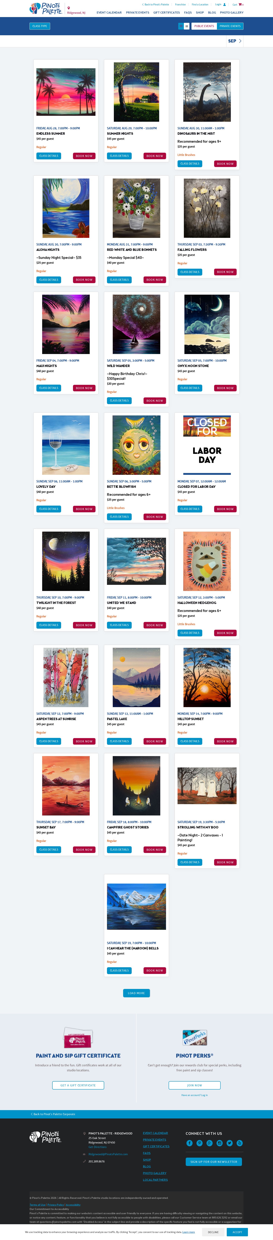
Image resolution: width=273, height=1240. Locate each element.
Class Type (39, 26)
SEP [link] (232, 41)
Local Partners (155, 1180)
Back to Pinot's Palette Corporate (54, 1114)
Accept (237, 1232)
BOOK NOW (84, 156)
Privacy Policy (56, 1205)
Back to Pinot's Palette (157, 4)
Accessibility (73, 1205)
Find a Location (200, 4)
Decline (213, 1232)
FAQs (188, 13)
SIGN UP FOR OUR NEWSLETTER (214, 1162)
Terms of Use (38, 1205)
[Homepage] (56, 1136)
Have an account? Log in (194, 1095)
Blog (212, 13)
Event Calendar (109, 13)
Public (204, 26)
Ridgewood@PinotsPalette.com (108, 1154)
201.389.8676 (97, 1161)
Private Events (137, 13)
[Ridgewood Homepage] (46, 8)
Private (230, 26)
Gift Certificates (166, 13)
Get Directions (98, 1147)
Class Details (48, 156)
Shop (200, 13)
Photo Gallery (231, 13)
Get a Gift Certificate (78, 1085)
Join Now (194, 1085)
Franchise (180, 4)
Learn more (188, 1232)
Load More (136, 993)
